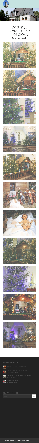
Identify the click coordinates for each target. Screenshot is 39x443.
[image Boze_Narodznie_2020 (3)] (20, 112)
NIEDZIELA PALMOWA (12, 380)
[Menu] (33, 4)
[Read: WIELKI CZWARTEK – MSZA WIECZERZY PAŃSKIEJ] (4, 376)
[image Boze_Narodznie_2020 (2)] (20, 84)
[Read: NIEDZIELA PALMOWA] (4, 381)
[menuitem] (33, 4)
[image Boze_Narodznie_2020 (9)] (20, 280)
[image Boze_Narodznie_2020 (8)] (20, 252)
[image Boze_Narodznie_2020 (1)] (20, 56)
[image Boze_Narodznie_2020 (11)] (20, 336)
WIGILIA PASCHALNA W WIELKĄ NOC (16, 366)
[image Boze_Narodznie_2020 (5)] (20, 168)
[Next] (37, 14)
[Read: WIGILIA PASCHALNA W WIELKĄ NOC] (4, 367)
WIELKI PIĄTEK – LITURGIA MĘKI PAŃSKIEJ (17, 370)
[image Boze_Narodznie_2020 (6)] (20, 196)
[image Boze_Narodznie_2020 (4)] (20, 140)
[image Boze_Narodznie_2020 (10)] (20, 308)
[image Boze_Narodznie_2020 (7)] (20, 224)
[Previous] (1, 14)
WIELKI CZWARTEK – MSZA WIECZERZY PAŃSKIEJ (19, 375)
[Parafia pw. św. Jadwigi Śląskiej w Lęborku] (16, 4)
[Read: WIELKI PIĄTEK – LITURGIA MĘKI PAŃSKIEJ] (4, 372)
